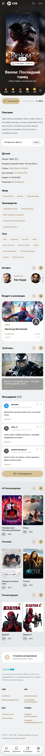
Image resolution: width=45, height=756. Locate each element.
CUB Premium (7, 718)
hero (5, 239)
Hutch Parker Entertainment (14, 221)
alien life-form (8, 245)
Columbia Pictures (10, 209)
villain (34, 239)
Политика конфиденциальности (33, 721)
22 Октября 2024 (20, 173)
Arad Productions (10, 227)
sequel (36, 245)
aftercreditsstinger (9, 251)
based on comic (24, 245)
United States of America (18, 168)
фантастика (8, 196)
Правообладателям (10, 700)
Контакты (6, 696)
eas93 (7, 325)
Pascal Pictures (27, 209)
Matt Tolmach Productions (13, 215)
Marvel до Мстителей (16, 329)
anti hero (25, 239)
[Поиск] (34, 3)
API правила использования (30, 701)
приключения (33, 196)
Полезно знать (8, 714)
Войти (41, 3)
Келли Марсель (18, 182)
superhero (14, 239)
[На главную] (12, 3)
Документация (30, 696)
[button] (41, 268)
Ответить (7, 419)
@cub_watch (20, 738)
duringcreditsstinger (27, 251)
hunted (5, 257)
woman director (18, 257)
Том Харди (20, 279)
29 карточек (9, 334)
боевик (20, 196)
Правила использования (30, 715)
